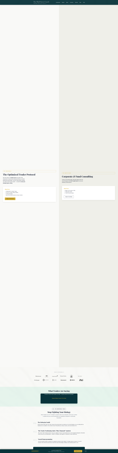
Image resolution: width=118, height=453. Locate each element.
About (67, 2)
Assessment (58, 2)
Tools (84, 2)
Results (63, 2)
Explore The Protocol (10, 198)
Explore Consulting (68, 196)
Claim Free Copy (78, 451)
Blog (80, 2)
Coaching (71, 2)
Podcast (76, 2)
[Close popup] (86, 451)
